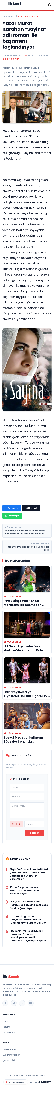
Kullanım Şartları (11, 1054)
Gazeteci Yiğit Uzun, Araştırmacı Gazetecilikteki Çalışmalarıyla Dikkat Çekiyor (28, 920)
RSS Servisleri (9, 1032)
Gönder (34, 833)
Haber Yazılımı (16, 1082)
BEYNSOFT (45, 1081)
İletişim (6, 1026)
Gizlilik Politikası (10, 1049)
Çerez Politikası (10, 1060)
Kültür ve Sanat (28, 16)
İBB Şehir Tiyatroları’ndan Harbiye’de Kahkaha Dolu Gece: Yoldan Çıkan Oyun (29, 905)
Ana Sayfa (8, 16)
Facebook (13, 508)
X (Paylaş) (31, 508)
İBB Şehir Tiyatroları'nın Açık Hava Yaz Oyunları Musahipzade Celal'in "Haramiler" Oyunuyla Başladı (28, 935)
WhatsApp (13, 515)
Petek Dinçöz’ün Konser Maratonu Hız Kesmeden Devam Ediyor (25, 890)
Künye (5, 1021)
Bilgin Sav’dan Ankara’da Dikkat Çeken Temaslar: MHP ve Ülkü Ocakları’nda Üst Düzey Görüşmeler (29, 874)
